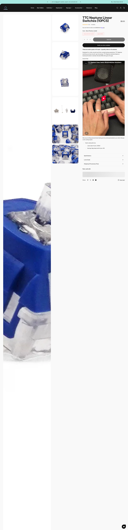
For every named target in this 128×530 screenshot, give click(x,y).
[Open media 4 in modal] (65, 83)
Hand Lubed (100, 33)
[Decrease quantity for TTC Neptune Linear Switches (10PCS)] (84, 39)
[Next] (80, 2)
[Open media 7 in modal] (65, 154)
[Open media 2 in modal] (65, 28)
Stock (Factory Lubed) (89, 33)
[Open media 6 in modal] (65, 134)
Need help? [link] (122, 180)
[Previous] (47, 2)
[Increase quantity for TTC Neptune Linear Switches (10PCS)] (90, 39)
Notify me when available (103, 45)
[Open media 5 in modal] (65, 110)
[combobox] (118, 2)
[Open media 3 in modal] (65, 55)
